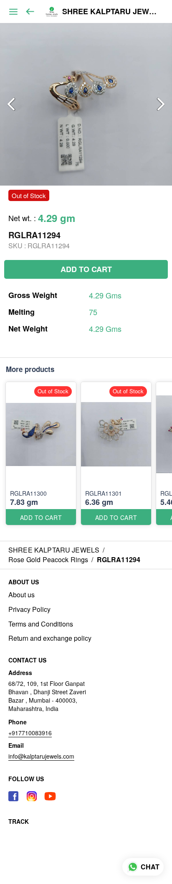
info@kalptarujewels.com (41, 756)
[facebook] (13, 796)
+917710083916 (30, 733)
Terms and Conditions (40, 624)
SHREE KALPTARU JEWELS (110, 12)
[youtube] (50, 796)
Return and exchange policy (49, 638)
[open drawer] (13, 11)
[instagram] (31, 796)
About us (21, 594)
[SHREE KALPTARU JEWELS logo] (52, 11)
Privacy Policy (29, 609)
